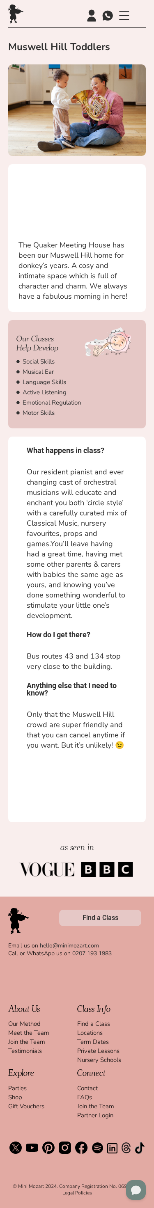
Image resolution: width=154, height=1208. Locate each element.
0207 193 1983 (92, 953)
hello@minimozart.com (69, 945)
